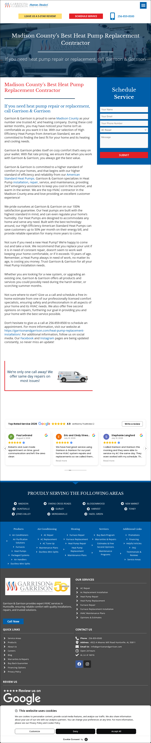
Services (104, 529)
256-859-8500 (126, 16)
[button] (143, 5)
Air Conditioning (47, 529)
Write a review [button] (132, 423)
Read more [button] (61, 461)
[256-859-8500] (112, 16)
